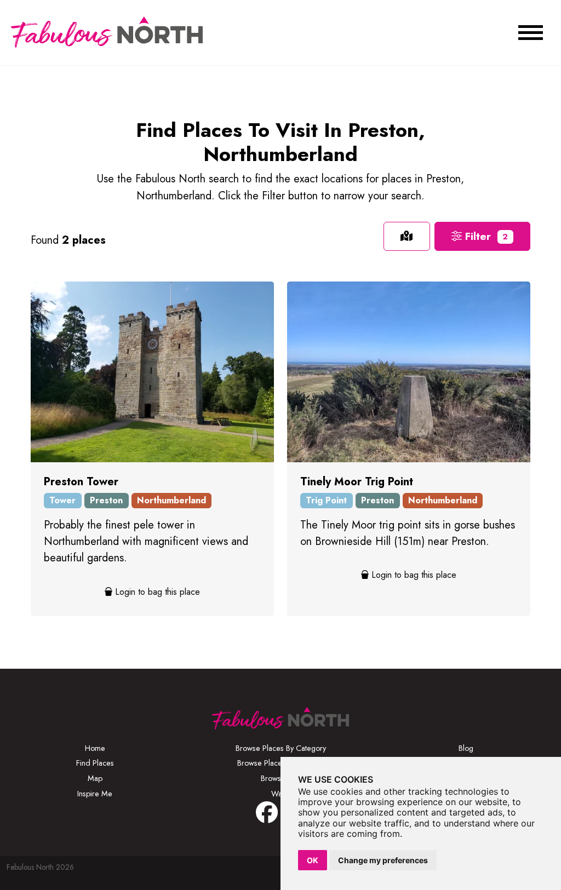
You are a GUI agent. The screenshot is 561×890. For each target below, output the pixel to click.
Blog (466, 748)
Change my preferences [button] (383, 860)
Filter (485, 236)
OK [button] (312, 860)
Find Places (95, 762)
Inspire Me (94, 793)
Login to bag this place (156, 591)
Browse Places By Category (281, 748)
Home (95, 748)
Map (95, 778)
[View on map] (406, 236)
